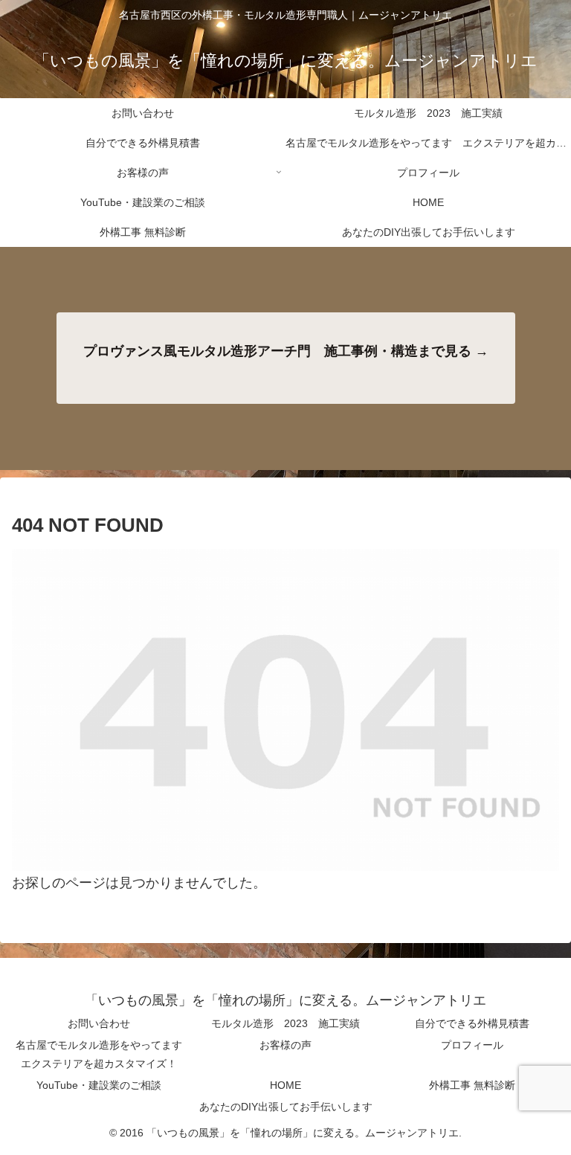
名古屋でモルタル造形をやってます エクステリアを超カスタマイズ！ (103, 1054)
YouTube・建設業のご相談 (98, 1085)
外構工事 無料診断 (472, 1085)
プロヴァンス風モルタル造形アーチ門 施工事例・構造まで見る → (285, 351)
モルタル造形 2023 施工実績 (285, 1023)
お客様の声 (285, 1045)
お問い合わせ (99, 1023)
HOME (285, 1085)
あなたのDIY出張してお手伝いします (285, 1107)
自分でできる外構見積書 (472, 1023)
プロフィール (472, 1045)
